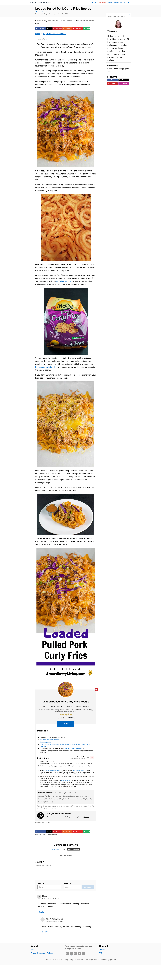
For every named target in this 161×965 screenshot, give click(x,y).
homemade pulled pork (45, 367)
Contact (102, 950)
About (33, 950)
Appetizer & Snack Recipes (54, 33)
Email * (67, 884)
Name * (40, 884)
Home (37, 33)
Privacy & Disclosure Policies (42, 953)
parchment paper (78, 770)
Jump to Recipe (42, 39)
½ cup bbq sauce (45, 742)
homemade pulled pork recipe (72, 748)
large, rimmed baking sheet (51, 770)
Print (66, 724)
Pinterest (86, 817)
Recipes (54, 834)
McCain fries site (63, 281)
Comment (39, 862)
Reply (41, 912)
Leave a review (73, 849)
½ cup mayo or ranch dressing (49, 739)
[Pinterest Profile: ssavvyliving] (42, 815)
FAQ (100, 953)
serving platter (65, 780)
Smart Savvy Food (42, 11)
